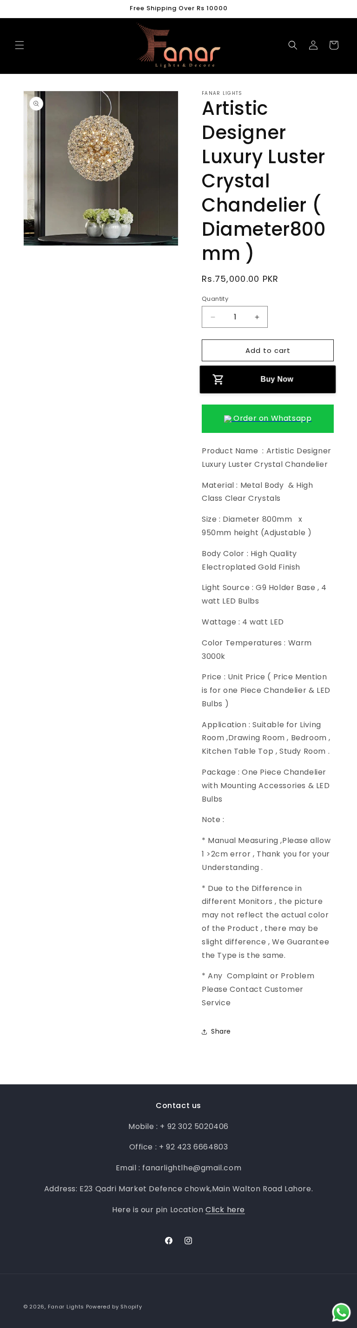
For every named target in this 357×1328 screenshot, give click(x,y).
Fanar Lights (66, 1306)
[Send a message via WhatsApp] (341, 1312)
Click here (225, 1209)
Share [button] (221, 1031)
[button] (19, 45)
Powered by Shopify (114, 1306)
